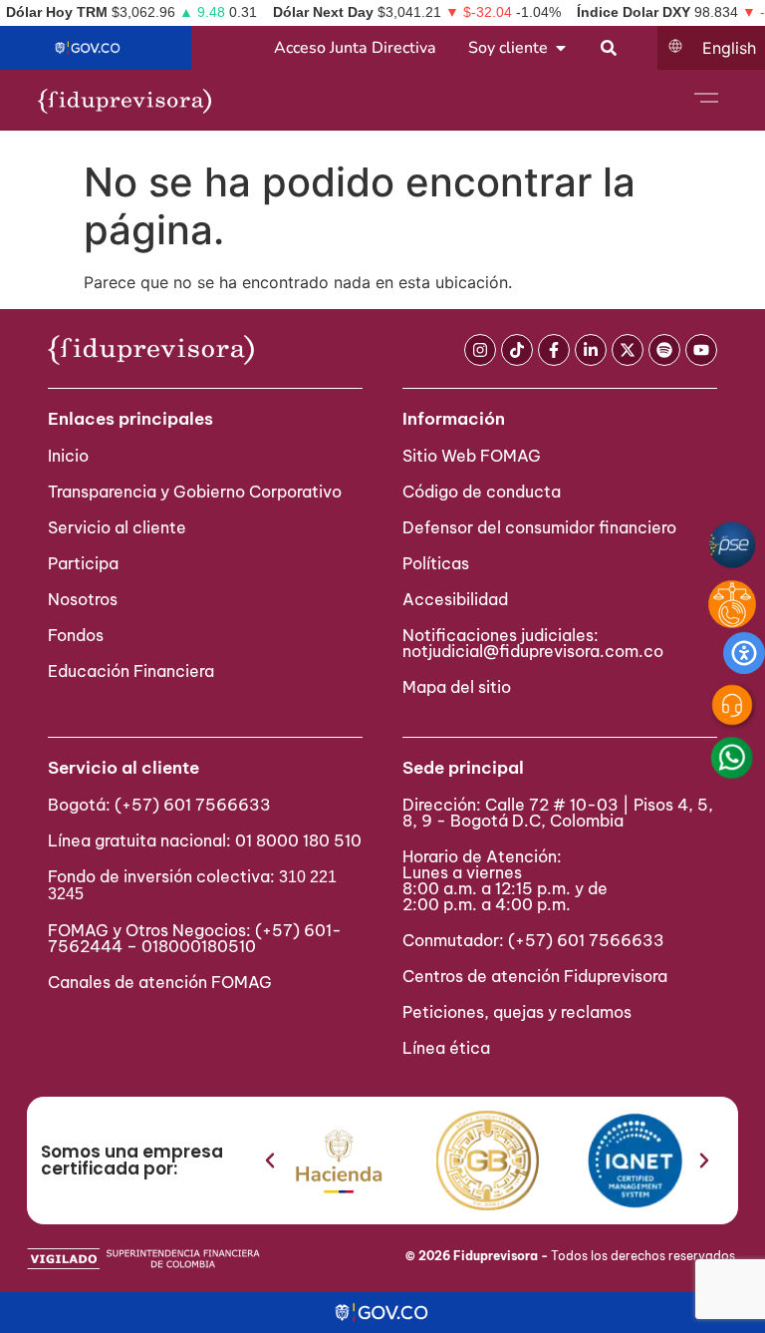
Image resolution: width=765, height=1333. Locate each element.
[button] (270, 1160)
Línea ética (446, 1048)
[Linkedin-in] (591, 350)
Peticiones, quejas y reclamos (517, 1012)
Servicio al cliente (117, 527)
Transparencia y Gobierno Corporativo (195, 491)
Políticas (435, 563)
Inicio (68, 456)
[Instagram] (480, 350)
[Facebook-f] (554, 350)
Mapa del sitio (456, 687)
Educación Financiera (131, 671)
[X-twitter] (627, 350)
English (729, 48)
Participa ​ (85, 563)
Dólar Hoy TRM (57, 12)
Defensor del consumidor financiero (539, 527)
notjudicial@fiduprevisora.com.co (532, 651)
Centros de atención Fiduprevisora (534, 976)
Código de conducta (481, 491)
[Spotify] (664, 350)
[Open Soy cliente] (561, 48)
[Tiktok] (517, 350)
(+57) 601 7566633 (193, 805)
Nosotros (83, 599)
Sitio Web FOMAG (471, 456)
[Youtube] (701, 350)
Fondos (76, 635)
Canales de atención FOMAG (164, 982)
